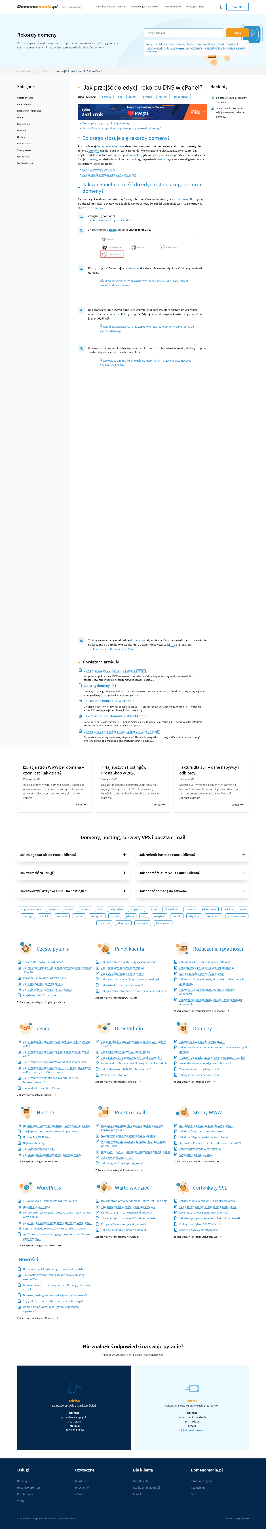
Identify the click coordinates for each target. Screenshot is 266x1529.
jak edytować (181, 96)
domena (147, 96)
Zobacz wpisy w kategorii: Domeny (192, 1081)
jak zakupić (123, 923)
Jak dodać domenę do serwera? (163, 891)
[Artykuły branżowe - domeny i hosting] (104, 1187)
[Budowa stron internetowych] (183, 1112)
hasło (172, 44)
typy (144, 916)
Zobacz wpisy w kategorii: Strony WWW (194, 1161)
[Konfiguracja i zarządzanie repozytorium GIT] (26, 1112)
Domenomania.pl (66, 1518)
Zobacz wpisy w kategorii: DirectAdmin (116, 1081)
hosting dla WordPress (189, 44)
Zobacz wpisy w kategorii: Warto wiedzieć (117, 1236)
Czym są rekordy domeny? (98, 169)
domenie (133, 268)
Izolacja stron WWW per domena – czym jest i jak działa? (53, 770)
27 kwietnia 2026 (31, 779)
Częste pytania (25, 97)
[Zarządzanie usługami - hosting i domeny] (104, 948)
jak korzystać (209, 909)
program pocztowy (30, 909)
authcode (62, 916)
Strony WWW (24, 150)
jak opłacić (152, 44)
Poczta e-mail (24, 143)
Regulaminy (198, 1487)
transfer (79, 916)
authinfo (44, 916)
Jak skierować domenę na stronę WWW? (115, 670)
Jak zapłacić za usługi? (37, 872)
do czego (28, 916)
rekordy (163, 96)
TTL (172, 644)
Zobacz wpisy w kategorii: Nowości (35, 1318)
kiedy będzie (116, 909)
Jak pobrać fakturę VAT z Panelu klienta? (169, 872)
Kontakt (238, 7)
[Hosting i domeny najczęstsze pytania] (26, 948)
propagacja (136, 909)
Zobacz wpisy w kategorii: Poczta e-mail (116, 1170)
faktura (163, 44)
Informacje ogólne (202, 1481)
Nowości (28, 1259)
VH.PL (20, 1500)
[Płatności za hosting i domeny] (183, 948)
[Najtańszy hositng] (142, 112)
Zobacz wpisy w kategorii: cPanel (34, 1094)
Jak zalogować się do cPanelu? (111, 220)
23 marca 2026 (186, 779)
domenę (131, 155)
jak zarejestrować (237, 916)
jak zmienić (143, 923)
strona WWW (177, 48)
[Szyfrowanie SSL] (183, 1187)
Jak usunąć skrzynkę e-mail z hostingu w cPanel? (122, 731)
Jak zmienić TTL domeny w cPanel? (114, 649)
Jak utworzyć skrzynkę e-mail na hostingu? (53, 891)
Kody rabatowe (173, 6)
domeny (93, 150)
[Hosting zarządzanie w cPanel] (26, 1028)
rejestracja (104, 923)
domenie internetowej (110, 146)
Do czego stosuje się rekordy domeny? (106, 123)
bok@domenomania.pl (192, 1430)
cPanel (220, 44)
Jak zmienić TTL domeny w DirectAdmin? (116, 716)
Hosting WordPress (29, 1487)
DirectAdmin (232, 44)
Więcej (79, 804)
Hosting (21, 137)
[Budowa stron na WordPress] (26, 1187)
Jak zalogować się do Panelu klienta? (48, 854)
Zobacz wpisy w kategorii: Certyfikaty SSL (196, 1236)
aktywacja (194, 916)
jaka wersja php (194, 48)
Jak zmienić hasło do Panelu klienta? (167, 854)
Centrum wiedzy (72, 7)
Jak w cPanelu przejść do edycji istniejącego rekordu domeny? (121, 128)
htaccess (53, 909)
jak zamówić (213, 916)
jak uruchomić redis (215, 48)
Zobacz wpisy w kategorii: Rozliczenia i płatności (199, 1010)
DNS (166, 48)
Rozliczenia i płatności (29, 110)
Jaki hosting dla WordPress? (145, 6)
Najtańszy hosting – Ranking (111, 6)
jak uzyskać (97, 916)
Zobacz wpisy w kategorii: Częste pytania (39, 1002)
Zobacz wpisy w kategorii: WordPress (37, 1245)
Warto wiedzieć (25, 163)
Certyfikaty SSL (210, 1187)
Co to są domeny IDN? (101, 685)
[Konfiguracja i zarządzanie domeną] (183, 1028)
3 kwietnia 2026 (109, 779)
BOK (193, 1494)
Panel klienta (24, 104)
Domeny (21, 130)
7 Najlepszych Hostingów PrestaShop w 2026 (123, 770)
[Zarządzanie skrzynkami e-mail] (104, 1112)
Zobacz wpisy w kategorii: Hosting (35, 1161)
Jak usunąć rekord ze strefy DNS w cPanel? (109, 174)
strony (161, 159)
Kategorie (26, 86)
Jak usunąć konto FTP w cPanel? (109, 700)
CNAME (69, 909)
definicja (228, 909)
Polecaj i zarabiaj (195, 6)
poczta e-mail (154, 48)
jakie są (130, 916)
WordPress (209, 44)
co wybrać (159, 916)
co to (243, 909)
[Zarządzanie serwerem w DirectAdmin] (104, 1028)
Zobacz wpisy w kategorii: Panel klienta (116, 997)
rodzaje (115, 916)
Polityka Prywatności (237, 1518)
